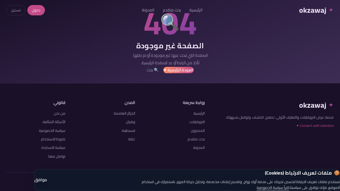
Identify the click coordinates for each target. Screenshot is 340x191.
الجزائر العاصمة (124, 113)
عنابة (131, 139)
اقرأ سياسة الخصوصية (273, 187)
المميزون (198, 130)
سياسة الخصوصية (52, 130)
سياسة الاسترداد (53, 147)
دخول (36, 10)
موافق (40, 179)
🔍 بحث (153, 70)
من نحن (59, 113)
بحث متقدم (172, 10)
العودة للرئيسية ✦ (178, 70)
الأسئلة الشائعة (53, 122)
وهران (130, 122)
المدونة (148, 10)
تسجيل (16, 10)
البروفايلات (197, 122)
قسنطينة (128, 130)
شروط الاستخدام (53, 139)
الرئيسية (195, 10)
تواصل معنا (56, 156)
